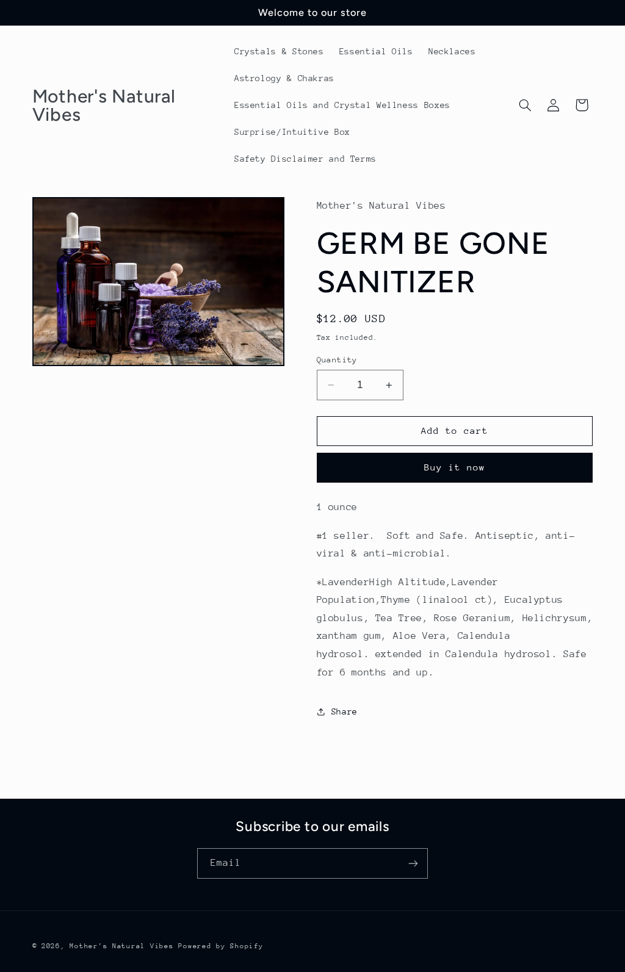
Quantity (337, 359)
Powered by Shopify (220, 946)
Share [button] (344, 711)
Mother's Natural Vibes (121, 946)
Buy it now (455, 467)
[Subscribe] (413, 863)
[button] (525, 105)
